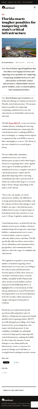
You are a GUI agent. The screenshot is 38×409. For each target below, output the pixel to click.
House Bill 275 (14, 123)
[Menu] (35, 7)
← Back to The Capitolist (13, 390)
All (3, 14)
